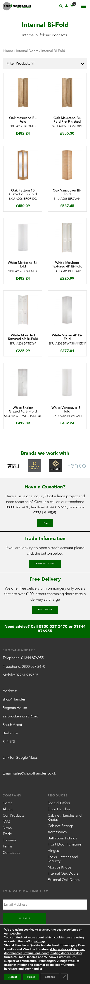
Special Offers (59, 803)
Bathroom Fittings (62, 838)
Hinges (53, 850)
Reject (31, 977)
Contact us (11, 852)
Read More (45, 609)
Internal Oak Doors (63, 873)
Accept (13, 977)
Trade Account (45, 563)
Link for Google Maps (20, 757)
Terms (7, 846)
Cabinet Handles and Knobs (64, 817)
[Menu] (83, 6)
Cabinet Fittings (60, 825)
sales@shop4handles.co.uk (34, 773)
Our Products (13, 815)
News (7, 827)
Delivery (9, 840)
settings (39, 941)
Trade (7, 833)
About (8, 809)
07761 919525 (44, 512)
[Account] (66, 7)
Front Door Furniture (64, 844)
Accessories (57, 831)
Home (8, 50)
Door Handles (59, 809)
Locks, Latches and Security (63, 859)
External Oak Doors (64, 879)
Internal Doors (27, 50)
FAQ (45, 522)
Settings (50, 977)
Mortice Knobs (59, 867)
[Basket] (71, 7)
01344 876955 (56, 507)
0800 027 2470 (17, 507)
